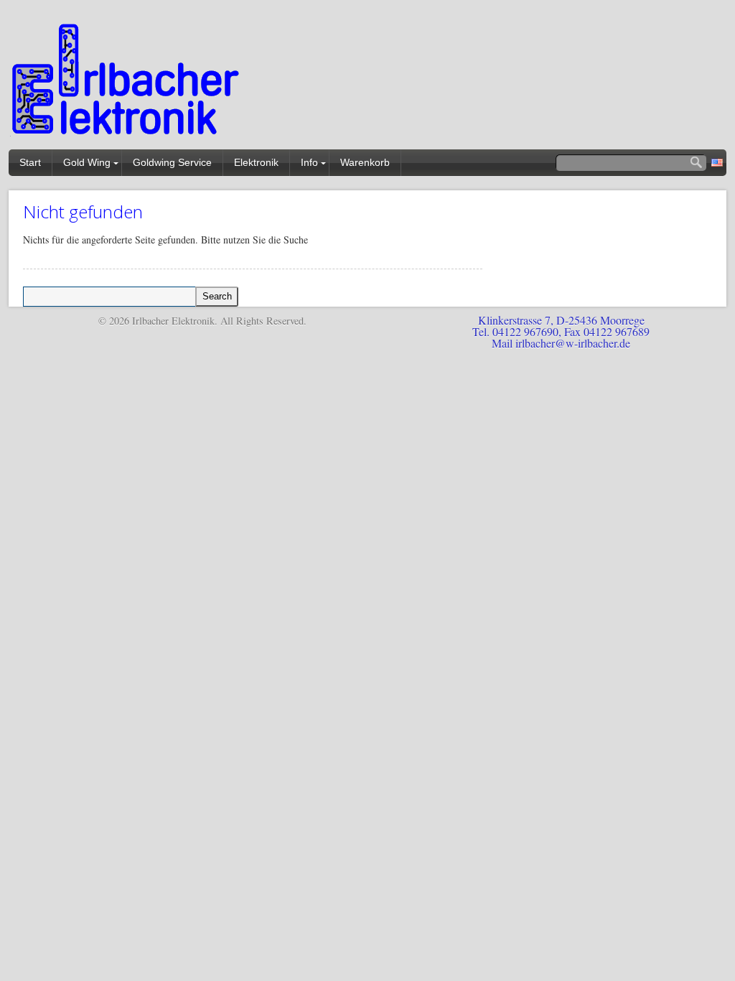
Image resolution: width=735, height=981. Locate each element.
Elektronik (256, 162)
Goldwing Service (172, 162)
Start (30, 162)
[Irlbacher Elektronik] (127, 82)
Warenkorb (365, 162)
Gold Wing (87, 162)
